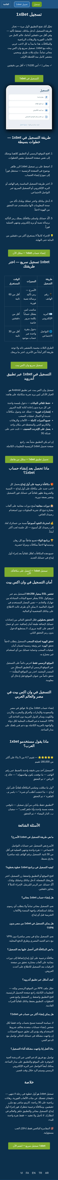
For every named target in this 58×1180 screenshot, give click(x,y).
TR (40, 1173)
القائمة (6, 4)
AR (47, 1173)
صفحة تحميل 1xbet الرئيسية (39, 446)
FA (27, 1173)
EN (34, 1173)
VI (21, 1173)
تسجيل (37, 4)
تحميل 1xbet (22, 4)
